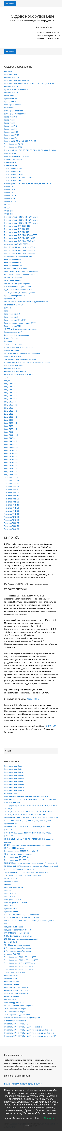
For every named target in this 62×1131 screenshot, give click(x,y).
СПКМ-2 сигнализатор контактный (18, 936)
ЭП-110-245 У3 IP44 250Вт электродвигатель (22, 875)
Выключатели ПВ (11, 86)
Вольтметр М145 (11, 978)
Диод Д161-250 (10, 462)
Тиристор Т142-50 (11, 508)
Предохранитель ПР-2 (13, 365)
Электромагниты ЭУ (12, 180)
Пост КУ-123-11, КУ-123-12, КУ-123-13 (19, 247)
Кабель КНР (9, 186)
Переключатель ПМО (13, 766)
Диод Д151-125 (10, 450)
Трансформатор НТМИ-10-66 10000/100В (21, 960)
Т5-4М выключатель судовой (16, 1008)
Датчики (7, 307)
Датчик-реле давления (13, 110)
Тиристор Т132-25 (11, 492)
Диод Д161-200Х (11, 459)
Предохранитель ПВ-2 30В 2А (16, 860)
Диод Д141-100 (10, 432)
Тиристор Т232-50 (11, 526)
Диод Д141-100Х (11, 435)
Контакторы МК (10, 138)
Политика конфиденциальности (23, 1083)
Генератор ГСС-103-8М (14, 304)
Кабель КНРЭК (10, 195)
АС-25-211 (8, 210)
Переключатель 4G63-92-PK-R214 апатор (21, 220)
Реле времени (10, 153)
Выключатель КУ (11, 92)
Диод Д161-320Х (11, 471)
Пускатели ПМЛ (10, 823)
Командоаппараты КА (13, 332)
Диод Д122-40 (10, 407)
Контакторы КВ (10, 129)
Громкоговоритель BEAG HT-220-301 (19, 347)
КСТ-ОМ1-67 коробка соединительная (19, 274)
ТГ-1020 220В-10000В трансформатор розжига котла (26, 872)
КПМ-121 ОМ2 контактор (14, 848)
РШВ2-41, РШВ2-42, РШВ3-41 (16, 268)
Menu (11, 3)
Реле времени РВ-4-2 (13, 259)
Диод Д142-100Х (11, 447)
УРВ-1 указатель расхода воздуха (18, 854)
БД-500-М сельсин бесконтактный (18, 289)
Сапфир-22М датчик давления (16, 335)
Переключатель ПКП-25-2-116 (16, 232)
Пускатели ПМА (10, 165)
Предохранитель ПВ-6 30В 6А (16, 857)
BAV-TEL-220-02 (10, 878)
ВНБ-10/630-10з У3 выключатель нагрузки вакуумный (26, 301)
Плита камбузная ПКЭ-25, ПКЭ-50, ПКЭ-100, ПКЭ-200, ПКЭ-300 (30, 150)
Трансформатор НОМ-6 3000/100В (18, 966)
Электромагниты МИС (13, 168)
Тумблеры (8, 377)
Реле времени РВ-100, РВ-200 (16, 156)
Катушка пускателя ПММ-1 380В (17, 929)
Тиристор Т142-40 (11, 505)
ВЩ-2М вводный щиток (13, 887)
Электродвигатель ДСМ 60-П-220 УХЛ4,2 (21, 851)
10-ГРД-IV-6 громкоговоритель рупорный (20, 329)
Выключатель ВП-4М (12, 368)
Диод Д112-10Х (10, 392)
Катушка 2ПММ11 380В (13, 926)
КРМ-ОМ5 (8, 884)
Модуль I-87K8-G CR (12, 356)
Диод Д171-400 (10, 474)
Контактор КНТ (10, 123)
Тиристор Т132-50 (11, 498)
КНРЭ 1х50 (51, 726)
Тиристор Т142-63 (11, 511)
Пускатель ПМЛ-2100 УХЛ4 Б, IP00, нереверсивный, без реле (29, 1033)
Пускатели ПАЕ (10, 162)
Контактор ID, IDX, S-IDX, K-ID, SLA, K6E (20, 141)
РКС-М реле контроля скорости (17, 283)
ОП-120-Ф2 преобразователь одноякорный (22, 1017)
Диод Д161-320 (10, 468)
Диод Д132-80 (10, 426)
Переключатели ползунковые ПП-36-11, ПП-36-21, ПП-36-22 (29, 83)
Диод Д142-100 (10, 444)
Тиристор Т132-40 (11, 495)
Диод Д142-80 (10, 438)
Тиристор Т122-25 (11, 486)
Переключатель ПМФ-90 (14, 778)
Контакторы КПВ (11, 132)
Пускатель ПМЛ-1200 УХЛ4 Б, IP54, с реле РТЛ (23, 1026)
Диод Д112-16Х (10, 395)
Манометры (9, 107)
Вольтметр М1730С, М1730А (16, 990)
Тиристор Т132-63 (11, 501)
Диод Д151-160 (10, 453)
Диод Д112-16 (10, 386)
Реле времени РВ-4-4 (13, 262)
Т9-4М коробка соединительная (17, 1014)
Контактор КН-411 (11, 350)
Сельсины (8, 341)
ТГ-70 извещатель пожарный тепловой (20, 359)
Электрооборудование (13, 344)
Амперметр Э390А (11, 981)
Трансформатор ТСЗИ (13, 147)
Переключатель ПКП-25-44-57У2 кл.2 (19, 241)
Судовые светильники (13, 159)
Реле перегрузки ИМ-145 (14, 1002)
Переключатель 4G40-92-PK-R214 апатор (21, 217)
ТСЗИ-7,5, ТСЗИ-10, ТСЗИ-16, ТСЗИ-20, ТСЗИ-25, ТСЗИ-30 (28, 811)
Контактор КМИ (10, 116)
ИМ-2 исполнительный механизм (17, 951)
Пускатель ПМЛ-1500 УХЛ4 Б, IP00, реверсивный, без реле (28, 1030)
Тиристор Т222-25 (11, 523)
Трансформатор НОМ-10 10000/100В (19, 963)
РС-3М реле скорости (13, 277)
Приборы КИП (10, 101)
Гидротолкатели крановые (15, 1020)
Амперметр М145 (11, 975)
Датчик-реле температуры (15, 113)
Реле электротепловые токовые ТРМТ (19, 323)
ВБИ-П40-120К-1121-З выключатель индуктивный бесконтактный (31, 866)
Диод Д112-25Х (10, 398)
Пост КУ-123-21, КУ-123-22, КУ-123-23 (19, 250)
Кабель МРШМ (10, 198)
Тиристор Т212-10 (11, 517)
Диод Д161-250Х (11, 465)
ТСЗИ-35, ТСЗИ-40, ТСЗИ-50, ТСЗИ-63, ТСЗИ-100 (24, 814)
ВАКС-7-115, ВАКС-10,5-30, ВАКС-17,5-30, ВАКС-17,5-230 (27, 820)
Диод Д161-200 (10, 456)
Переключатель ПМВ (12, 769)
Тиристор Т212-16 (11, 520)
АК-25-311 (8, 207)
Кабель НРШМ (10, 201)
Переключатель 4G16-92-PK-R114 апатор (21, 223)
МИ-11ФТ (8, 890)
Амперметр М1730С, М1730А (16, 987)
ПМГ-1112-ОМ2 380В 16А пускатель (19, 869)
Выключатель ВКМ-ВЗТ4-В (15, 371)
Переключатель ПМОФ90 (14, 790)
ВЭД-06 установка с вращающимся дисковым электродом (27, 845)
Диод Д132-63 (10, 420)
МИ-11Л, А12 (9, 896)
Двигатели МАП (10, 95)
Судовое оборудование (33, 16)
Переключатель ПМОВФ (14, 784)
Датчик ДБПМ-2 (10, 942)
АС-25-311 (8, 213)
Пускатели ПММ (10, 98)
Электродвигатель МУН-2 (14, 972)
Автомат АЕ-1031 (11, 999)
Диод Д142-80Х (10, 441)
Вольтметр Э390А (11, 984)
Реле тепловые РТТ (12, 317)
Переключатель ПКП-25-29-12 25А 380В (20, 235)
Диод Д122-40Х (10, 411)
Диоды (7, 380)
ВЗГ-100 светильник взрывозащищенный (21, 939)
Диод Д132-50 (10, 414)
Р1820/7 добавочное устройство (17, 286)
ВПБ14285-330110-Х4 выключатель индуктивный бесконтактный (30, 863)
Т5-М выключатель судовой (15, 1011)
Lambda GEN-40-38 (12, 881)
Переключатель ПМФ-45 (14, 775)
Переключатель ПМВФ (13, 772)
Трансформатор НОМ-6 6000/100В (18, 969)
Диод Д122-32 (10, 401)
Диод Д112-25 (10, 389)
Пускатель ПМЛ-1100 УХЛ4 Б (16, 1023)
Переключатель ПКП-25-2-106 (16, 229)
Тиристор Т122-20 (11, 483)
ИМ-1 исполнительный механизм (17, 948)
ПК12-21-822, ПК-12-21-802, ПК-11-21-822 (21, 917)
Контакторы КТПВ (11, 135)
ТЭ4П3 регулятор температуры (17, 945)
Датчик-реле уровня (12, 104)
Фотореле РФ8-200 (12, 954)
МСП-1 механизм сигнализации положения (22, 353)
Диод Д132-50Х (10, 417)
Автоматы (8, 71)
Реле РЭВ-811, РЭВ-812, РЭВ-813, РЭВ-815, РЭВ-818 (26, 796)
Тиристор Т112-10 (11, 477)
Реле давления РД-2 (12, 899)
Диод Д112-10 (10, 383)
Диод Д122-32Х (10, 404)
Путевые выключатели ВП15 (16, 89)
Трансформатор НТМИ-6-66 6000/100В (20, 957)
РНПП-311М (9, 905)
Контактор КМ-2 (10, 126)
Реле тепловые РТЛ (12, 314)
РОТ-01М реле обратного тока (16, 933)
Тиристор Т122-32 (11, 489)
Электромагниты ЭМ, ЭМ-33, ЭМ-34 (19, 177)
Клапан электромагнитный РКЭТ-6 (18, 374)
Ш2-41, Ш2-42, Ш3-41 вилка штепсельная (21, 271)
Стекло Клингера (11, 338)
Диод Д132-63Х (10, 423)
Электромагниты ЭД (12, 171)
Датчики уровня (10, 793)
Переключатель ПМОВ (13, 781)
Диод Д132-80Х (10, 429)
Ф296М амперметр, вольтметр (16, 993)
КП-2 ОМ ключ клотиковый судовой (18, 1005)
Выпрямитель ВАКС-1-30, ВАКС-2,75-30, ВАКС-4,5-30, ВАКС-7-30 (31, 817)
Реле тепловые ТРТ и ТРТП (15, 320)
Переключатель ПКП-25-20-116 (17, 226)
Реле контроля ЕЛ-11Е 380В (15, 902)
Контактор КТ (9, 120)
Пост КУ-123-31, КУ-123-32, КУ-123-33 (19, 253)
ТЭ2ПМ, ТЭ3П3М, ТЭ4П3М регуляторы (20, 292)
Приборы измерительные (14, 295)
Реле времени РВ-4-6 (13, 265)
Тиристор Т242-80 (11, 529)
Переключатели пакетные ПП (16, 80)
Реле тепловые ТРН (12, 326)
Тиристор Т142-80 (11, 514)
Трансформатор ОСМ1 (13, 144)
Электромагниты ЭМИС (14, 174)
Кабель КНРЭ (9, 192)
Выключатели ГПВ (11, 77)
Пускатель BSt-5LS (12, 908)
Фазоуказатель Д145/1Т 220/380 (17, 244)
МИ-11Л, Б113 (10, 893)
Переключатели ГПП (12, 74)
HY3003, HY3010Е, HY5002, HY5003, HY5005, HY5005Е (27, 362)
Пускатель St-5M (11, 911)
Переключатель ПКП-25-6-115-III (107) (19, 238)
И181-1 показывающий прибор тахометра (21, 914)
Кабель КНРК (9, 189)
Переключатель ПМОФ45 (14, 787)
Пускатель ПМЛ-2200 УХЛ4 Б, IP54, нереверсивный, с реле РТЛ (30, 1036)
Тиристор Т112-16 (11, 480)
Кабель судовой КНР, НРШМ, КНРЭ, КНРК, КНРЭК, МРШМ (27, 183)
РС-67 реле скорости (12, 280)
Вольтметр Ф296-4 (11, 996)
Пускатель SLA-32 (11, 298)
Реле (6, 310)
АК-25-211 (8, 204)
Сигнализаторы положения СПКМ (18, 256)
